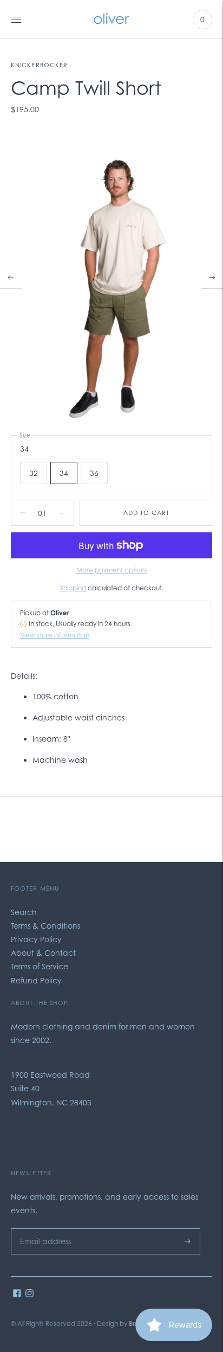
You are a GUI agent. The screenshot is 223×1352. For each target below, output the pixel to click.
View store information (54, 635)
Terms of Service (39, 966)
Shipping (73, 588)
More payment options (111, 570)
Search (24, 912)
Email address (43, 1228)
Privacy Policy (36, 939)
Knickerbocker (39, 65)
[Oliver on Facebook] (17, 1294)
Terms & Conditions (45, 925)
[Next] (212, 277)
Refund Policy (36, 980)
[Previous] (11, 277)
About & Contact (43, 952)
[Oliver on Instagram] (29, 1294)
